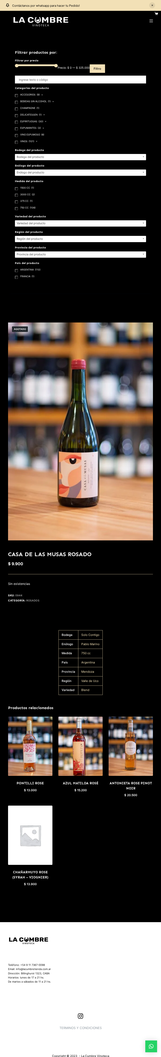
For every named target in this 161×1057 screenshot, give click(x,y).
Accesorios (30, 94)
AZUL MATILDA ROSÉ (80, 783)
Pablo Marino (90, 644)
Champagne (29, 108)
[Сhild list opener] (42, 95)
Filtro (97, 68)
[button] (151, 1046)
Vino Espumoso (32, 134)
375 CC (26, 200)
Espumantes (30, 127)
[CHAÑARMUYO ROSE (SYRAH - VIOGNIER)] (30, 835)
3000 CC (27, 194)
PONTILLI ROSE (30, 783)
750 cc (86, 653)
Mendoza (87, 671)
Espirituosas (31, 121)
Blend (85, 690)
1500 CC (27, 187)
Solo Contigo (90, 635)
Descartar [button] (152, 5)
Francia (27, 276)
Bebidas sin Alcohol (35, 101)
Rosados (32, 600)
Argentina (88, 662)
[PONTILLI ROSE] (30, 746)
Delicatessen (31, 114)
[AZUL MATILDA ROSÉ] (80, 746)
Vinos (27, 141)
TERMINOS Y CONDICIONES (80, 1028)
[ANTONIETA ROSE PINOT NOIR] (131, 746)
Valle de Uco (90, 681)
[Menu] (151, 21)
